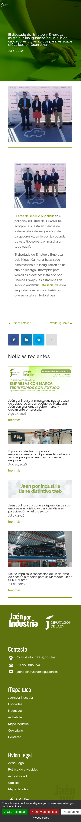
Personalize (71, 811)
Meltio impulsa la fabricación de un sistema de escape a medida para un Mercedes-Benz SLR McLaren (40, 577)
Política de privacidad (23, 769)
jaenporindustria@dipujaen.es (37, 672)
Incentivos (15, 711)
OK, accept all (16, 811)
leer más (14, 420)
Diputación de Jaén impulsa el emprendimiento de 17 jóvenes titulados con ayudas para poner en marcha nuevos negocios (39, 456)
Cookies (13, 783)
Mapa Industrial (18, 724)
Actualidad (15, 717)
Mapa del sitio (18, 789)
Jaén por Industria (20, 697)
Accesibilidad (17, 776)
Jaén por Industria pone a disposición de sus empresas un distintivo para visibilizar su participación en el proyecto (39, 508)
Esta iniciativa (49, 285)
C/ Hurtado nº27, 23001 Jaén (37, 657)
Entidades (15, 704)
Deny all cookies (45, 811)
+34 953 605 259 (28, 665)
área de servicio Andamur (35, 216)
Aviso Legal (16, 763)
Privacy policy (40, 817)
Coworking (15, 730)
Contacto (14, 737)
